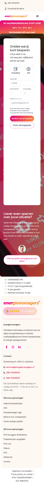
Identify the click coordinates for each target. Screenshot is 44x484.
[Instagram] (13, 347)
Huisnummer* (14, 89)
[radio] (15, 70)
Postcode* (13, 79)
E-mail (16, 99)
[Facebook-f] (6, 347)
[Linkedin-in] (19, 347)
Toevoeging (27, 89)
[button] (37, 16)
